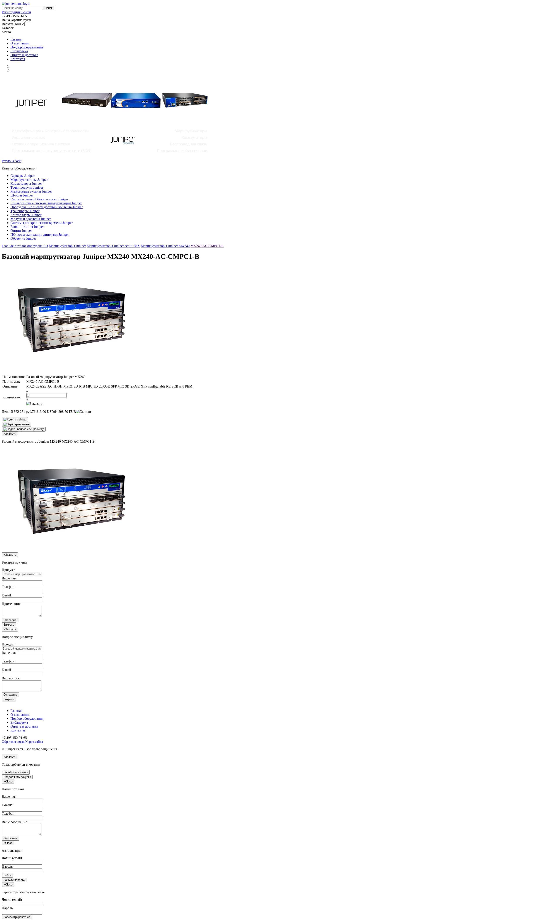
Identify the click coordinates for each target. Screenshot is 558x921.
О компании (19, 43)
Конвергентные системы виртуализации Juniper (46, 203)
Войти (26, 12)
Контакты (17, 59)
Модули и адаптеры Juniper (30, 219)
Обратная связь (13, 741)
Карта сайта (33, 741)
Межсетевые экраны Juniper (31, 191)
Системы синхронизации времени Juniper (41, 223)
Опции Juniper (21, 230)
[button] (8, 161)
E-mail (6, 595)
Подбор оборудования (26, 47)
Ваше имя (9, 578)
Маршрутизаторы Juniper (29, 179)
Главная (16, 39)
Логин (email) (12, 858)
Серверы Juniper (22, 176)
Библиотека (19, 51)
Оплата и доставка (24, 55)
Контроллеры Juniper (25, 215)
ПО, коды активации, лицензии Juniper (39, 234)
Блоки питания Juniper (27, 227)
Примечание (11, 604)
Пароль (7, 866)
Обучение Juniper (23, 238)
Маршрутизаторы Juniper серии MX (113, 246)
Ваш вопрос (11, 678)
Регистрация (11, 12)
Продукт (8, 570)
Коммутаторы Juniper (26, 183)
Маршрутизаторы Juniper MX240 (165, 246)
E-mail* (7, 805)
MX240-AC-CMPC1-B (207, 246)
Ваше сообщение (14, 822)
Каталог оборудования (31, 246)
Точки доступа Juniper (26, 187)
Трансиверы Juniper (24, 211)
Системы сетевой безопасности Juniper (39, 199)
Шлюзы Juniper (21, 195)
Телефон (8, 587)
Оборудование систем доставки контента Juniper (46, 207)
